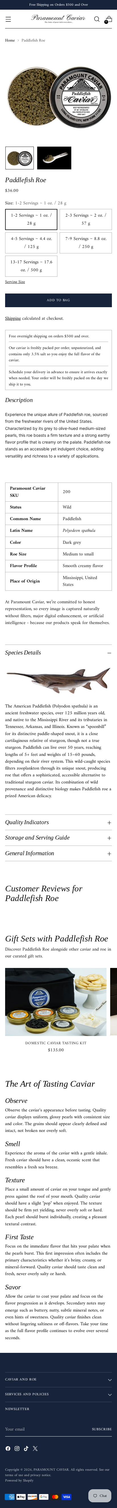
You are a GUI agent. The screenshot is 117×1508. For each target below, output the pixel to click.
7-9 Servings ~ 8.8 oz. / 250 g (85, 243)
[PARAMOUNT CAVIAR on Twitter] (35, 1450)
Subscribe (102, 1429)
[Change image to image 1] (19, 158)
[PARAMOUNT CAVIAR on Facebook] (8, 1450)
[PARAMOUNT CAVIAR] (58, 19)
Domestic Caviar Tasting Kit (55, 1043)
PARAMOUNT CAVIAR (51, 1470)
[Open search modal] (97, 19)
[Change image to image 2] (54, 158)
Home (10, 40)
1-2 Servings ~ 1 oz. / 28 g (31, 219)
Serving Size (15, 282)
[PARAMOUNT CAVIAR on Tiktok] (26, 1450)
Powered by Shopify (19, 1481)
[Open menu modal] (8, 19)
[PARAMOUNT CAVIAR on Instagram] (17, 1450)
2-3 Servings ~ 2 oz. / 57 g (85, 219)
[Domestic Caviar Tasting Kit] (55, 1002)
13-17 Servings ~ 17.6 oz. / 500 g (31, 266)
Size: (35, 203)
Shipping (13, 319)
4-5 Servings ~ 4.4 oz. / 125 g (31, 243)
